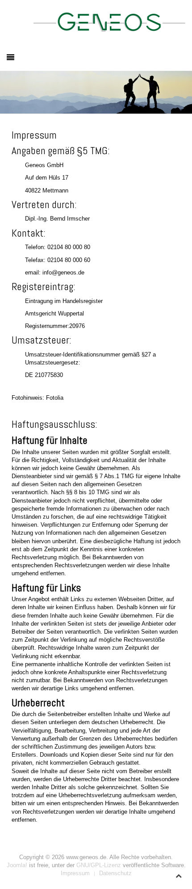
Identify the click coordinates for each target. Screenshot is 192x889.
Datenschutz (115, 873)
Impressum (75, 873)
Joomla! (17, 865)
